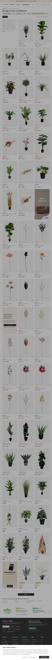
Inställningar (24, 657)
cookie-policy (27, 654)
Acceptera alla (44, 657)
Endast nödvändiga (33, 657)
